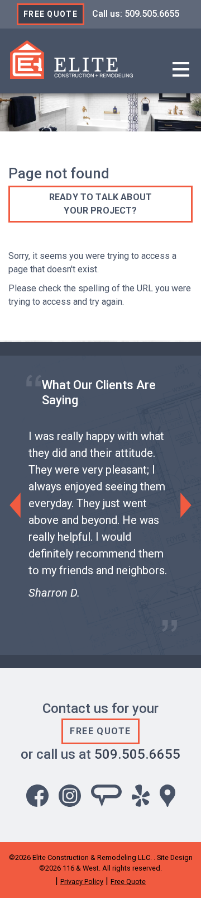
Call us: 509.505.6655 (135, 13)
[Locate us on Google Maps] (167, 795)
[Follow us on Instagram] (70, 795)
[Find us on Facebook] (37, 795)
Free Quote (50, 14)
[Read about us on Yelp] (141, 795)
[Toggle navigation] (181, 70)
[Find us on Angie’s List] (106, 795)
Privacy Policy (81, 881)
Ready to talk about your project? (100, 204)
